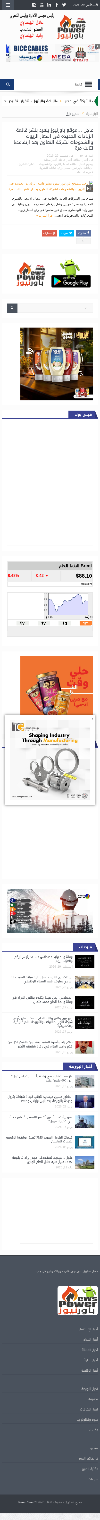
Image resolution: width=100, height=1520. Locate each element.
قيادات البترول (48, 167)
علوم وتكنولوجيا (87, 1420)
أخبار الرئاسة (89, 1371)
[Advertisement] (56, 1212)
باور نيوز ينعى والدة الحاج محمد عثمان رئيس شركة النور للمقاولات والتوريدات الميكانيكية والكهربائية (43, 1022)
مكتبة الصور (90, 1469)
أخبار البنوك (90, 1339)
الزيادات (88, 167)
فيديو (94, 1448)
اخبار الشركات (89, 1409)
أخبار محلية (50, 159)
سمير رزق (64, 167)
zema (83, 155)
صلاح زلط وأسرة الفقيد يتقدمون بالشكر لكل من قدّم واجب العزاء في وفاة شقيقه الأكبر (40, 1044)
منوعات (93, 1479)
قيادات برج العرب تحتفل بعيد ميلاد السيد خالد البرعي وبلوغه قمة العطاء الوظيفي (42, 979)
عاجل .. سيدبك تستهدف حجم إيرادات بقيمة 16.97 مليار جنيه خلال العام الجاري (42, 1160)
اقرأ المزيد (45, 215)
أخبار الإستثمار (88, 1329)
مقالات (93, 1430)
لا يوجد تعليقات (84, 172)
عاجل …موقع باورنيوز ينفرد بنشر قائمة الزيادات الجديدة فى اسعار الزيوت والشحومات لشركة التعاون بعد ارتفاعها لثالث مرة (53, 139)
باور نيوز (77, 167)
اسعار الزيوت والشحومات (53, 164)
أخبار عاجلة (65, 159)
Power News (25, 1502)
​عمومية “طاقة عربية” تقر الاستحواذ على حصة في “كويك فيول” (41, 1119)
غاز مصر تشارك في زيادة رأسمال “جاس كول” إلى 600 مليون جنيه (42, 1078)
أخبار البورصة (89, 1389)
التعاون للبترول (26, 164)
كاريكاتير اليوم (88, 1458)
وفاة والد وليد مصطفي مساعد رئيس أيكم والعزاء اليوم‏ (43, 959)
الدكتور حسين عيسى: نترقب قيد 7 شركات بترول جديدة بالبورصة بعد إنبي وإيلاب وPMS (40, 1099)
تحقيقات (92, 1399)
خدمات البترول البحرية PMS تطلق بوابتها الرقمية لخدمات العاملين (39, 1139)
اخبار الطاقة (77, 164)
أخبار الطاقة (80, 159)
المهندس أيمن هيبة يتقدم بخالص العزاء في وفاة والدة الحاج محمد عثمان (42, 1000)
